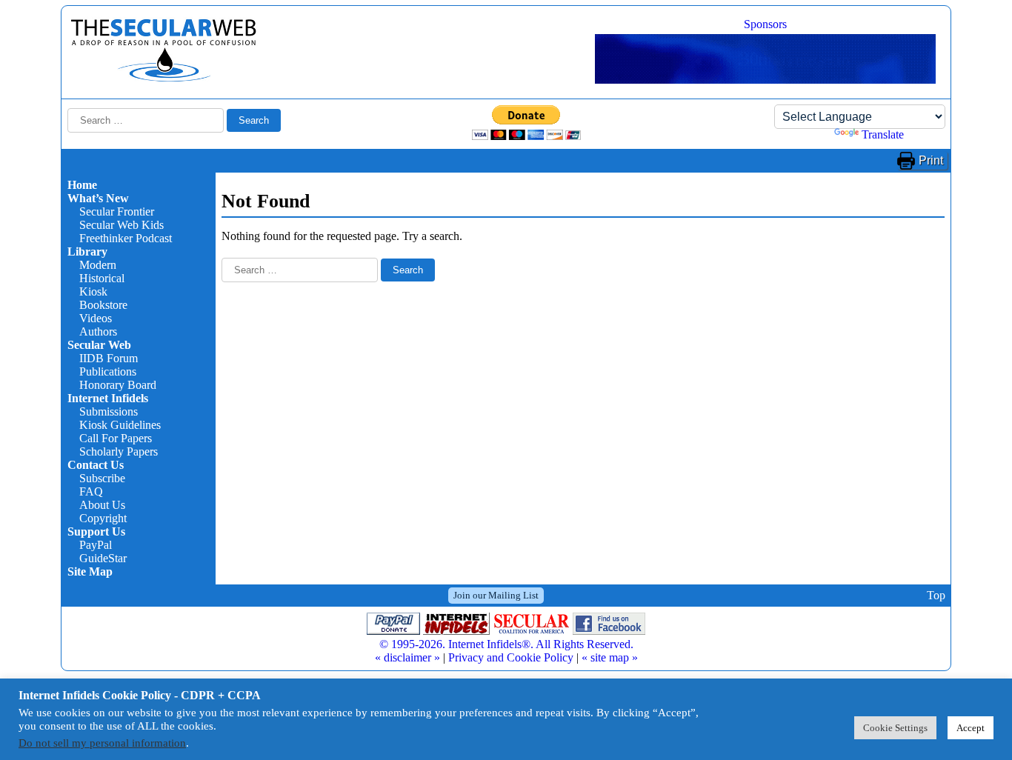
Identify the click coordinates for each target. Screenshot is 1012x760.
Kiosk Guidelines (120, 425)
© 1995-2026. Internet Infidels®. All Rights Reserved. (506, 644)
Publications (107, 371)
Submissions (108, 411)
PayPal (95, 545)
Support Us (96, 531)
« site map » (610, 657)
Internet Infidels (107, 398)
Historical (101, 278)
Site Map (90, 571)
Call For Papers (115, 438)
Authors (98, 331)
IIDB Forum (108, 358)
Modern (97, 265)
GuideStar (103, 558)
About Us (102, 505)
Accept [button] (970, 727)
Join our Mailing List (496, 595)
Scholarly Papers (118, 451)
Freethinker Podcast (125, 238)
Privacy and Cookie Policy (510, 657)
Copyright (103, 518)
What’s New (98, 198)
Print (931, 160)
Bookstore (103, 305)
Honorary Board (117, 385)
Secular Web (99, 345)
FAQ (91, 491)
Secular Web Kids (121, 225)
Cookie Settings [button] (895, 727)
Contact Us (95, 465)
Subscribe (102, 478)
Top (936, 595)
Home (82, 185)
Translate (883, 134)
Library (87, 251)
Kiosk (93, 291)
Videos (95, 318)
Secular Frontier (116, 211)
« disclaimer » (407, 657)
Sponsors (765, 24)
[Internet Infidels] (163, 78)
